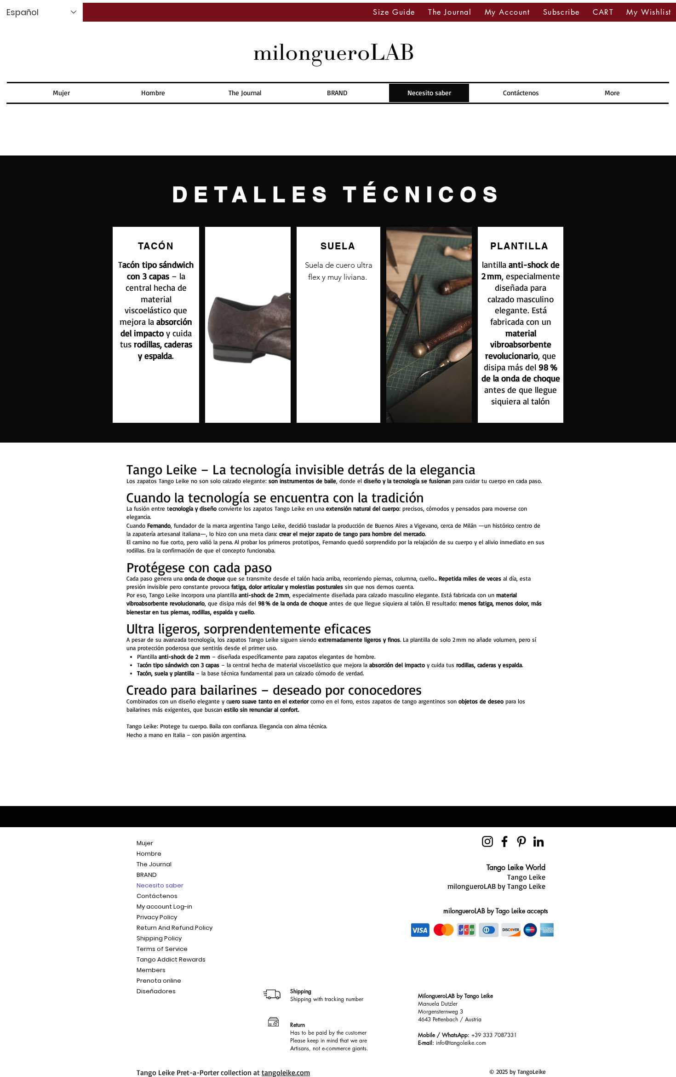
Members (151, 970)
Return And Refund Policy (174, 927)
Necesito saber (160, 885)
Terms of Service (162, 949)
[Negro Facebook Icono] (504, 841)
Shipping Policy (159, 938)
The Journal (154, 864)
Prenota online (159, 980)
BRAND (147, 874)
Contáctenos (157, 896)
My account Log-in (164, 906)
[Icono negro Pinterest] (521, 841)
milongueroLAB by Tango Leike (496, 886)
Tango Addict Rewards (171, 959)
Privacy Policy (157, 917)
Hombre (149, 853)
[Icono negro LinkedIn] (538, 841)
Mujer (145, 843)
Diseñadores (156, 991)
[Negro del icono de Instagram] (487, 841)
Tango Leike (526, 876)
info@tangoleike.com (461, 1043)
